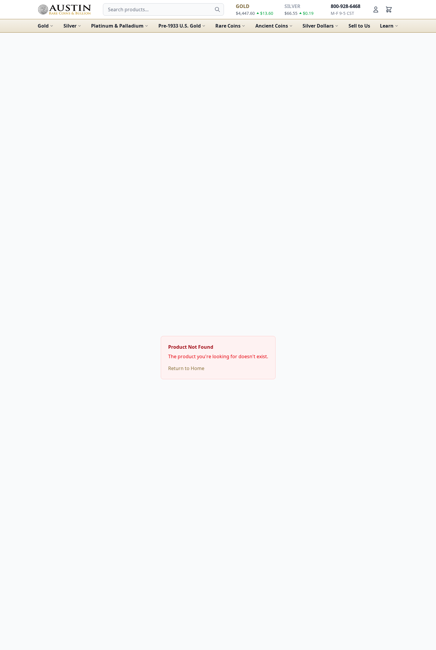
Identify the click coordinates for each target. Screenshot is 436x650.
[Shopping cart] (388, 9)
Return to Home (186, 368)
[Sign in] (375, 9)
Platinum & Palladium (117, 26)
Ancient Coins (271, 26)
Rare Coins (228, 26)
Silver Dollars (318, 26)
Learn (387, 26)
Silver (70, 26)
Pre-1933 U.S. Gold (179, 26)
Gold (43, 26)
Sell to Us (359, 26)
